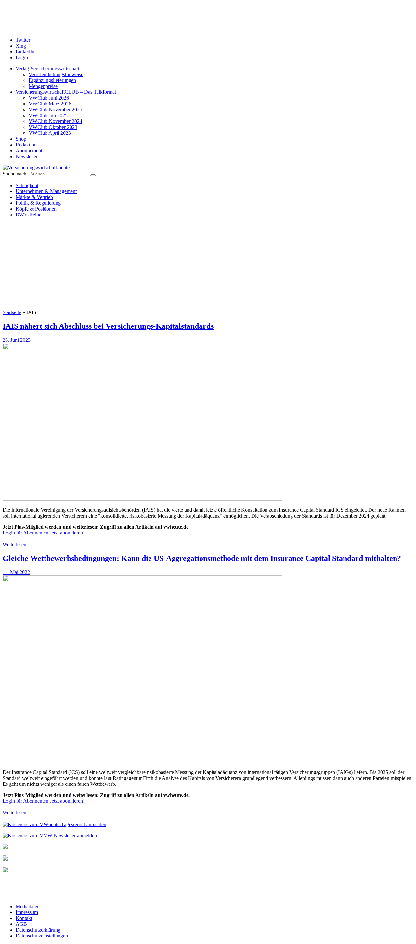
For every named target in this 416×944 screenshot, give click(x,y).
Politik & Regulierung (38, 203)
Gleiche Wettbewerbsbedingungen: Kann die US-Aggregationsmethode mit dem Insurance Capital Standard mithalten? (202, 558)
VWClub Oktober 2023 (53, 127)
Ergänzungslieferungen (52, 80)
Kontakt (24, 918)
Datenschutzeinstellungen (42, 935)
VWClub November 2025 (55, 109)
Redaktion (26, 144)
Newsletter (27, 156)
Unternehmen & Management (46, 191)
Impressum (27, 912)
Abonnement (29, 150)
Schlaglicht (27, 185)
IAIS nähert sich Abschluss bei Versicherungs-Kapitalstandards (108, 326)
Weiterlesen (14, 544)
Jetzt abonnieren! (67, 532)
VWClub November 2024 (55, 121)
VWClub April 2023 (50, 133)
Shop (21, 139)
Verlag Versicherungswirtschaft (47, 68)
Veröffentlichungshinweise (56, 74)
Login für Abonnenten (25, 532)
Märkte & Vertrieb (34, 197)
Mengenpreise (43, 86)
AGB (21, 924)
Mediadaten (28, 906)
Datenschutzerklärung (38, 930)
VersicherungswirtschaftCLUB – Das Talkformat (66, 92)
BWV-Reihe (28, 214)
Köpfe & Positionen (36, 209)
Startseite (12, 312)
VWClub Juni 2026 (49, 98)
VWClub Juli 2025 (48, 115)
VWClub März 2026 (50, 103)
